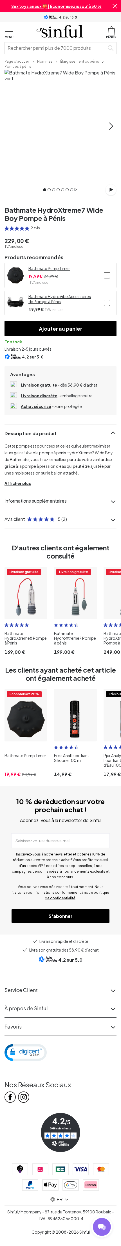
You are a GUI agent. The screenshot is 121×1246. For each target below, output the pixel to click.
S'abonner (61, 916)
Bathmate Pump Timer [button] (49, 268)
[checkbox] (107, 275)
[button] (115, 6)
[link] (17, 60)
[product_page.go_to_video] (110, 189)
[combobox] (55, 48)
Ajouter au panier (60, 328)
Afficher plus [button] (18, 483)
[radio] (7, 228)
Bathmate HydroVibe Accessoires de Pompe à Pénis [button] (59, 299)
